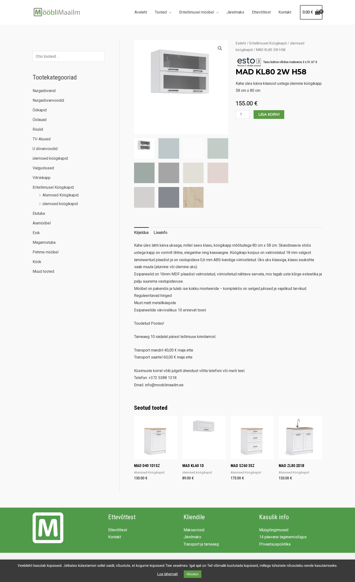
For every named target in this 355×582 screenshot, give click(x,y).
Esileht (241, 43)
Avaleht (141, 12)
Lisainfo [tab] (160, 232)
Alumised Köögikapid (60, 195)
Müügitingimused (273, 530)
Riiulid (38, 129)
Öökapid (40, 110)
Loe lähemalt (167, 574)
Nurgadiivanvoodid (48, 100)
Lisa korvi (268, 114)
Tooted (161, 12)
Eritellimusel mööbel (196, 12)
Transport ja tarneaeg (201, 544)
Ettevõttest (261, 12)
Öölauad (39, 119)
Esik (36, 232)
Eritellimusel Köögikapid (53, 187)
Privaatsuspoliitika (275, 544)
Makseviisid (194, 530)
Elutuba (39, 213)
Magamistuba (44, 242)
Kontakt (284, 12)
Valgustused (43, 168)
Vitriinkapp (41, 177)
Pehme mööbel (45, 252)
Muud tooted (43, 271)
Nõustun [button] (193, 574)
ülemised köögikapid (50, 158)
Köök (37, 261)
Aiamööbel (42, 223)
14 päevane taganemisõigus (283, 537)
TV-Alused (41, 139)
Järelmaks (235, 12)
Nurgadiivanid (44, 90)
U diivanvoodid (45, 148)
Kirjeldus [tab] (141, 232)
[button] (220, 48)
